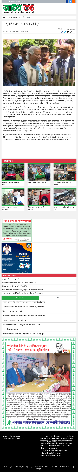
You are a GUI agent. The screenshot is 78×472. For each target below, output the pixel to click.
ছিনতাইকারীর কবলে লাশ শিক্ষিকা (12, 279)
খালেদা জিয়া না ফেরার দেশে (11, 329)
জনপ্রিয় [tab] (58, 298)
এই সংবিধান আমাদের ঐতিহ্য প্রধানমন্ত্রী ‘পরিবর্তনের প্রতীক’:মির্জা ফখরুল (24, 316)
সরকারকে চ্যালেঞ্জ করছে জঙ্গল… (62, 183)
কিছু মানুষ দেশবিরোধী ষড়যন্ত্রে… (36, 208)
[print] (71, 31)
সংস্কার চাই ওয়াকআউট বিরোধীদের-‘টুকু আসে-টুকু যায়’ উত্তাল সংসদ (22, 293)
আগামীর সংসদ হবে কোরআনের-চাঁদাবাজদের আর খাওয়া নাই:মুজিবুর (23, 334)
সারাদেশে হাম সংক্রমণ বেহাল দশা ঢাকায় (15, 320)
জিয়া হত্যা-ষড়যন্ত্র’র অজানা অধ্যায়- (13, 311)
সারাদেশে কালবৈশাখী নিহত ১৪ (64, 208)
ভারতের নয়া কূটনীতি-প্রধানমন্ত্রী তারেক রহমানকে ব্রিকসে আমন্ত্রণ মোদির (24, 302)
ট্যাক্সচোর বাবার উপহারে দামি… (10, 183)
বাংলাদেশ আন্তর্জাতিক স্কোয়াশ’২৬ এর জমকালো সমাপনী (19, 283)
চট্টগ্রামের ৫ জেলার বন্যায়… (38, 182)
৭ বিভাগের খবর (12, 17)
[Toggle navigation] (72, 6)
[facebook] (62, 31)
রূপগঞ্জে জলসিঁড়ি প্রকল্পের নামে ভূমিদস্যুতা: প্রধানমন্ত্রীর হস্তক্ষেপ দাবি (22, 290)
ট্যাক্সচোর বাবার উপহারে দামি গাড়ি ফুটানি (14, 286)
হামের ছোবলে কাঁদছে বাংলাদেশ (9, 208)
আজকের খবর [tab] (20, 298)
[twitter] (65, 31)
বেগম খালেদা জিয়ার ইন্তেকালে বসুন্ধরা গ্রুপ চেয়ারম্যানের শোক (21, 325)
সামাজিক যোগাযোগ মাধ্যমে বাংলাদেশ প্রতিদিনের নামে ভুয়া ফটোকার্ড (23, 307)
